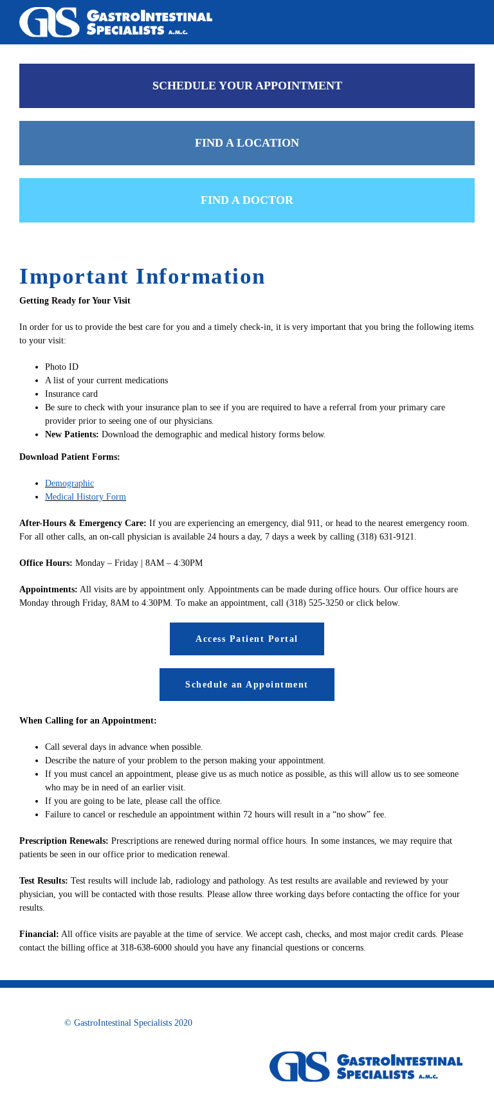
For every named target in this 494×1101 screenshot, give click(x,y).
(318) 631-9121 (385, 536)
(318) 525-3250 (314, 603)
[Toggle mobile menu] (469, 19)
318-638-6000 (146, 947)
